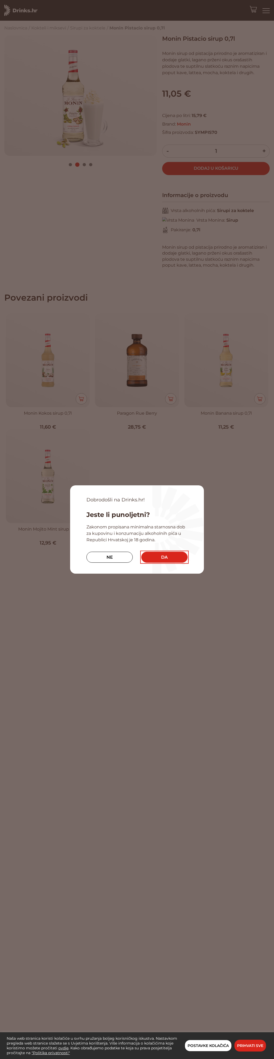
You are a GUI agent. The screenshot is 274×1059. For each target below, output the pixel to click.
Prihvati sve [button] (250, 1045)
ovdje (63, 1048)
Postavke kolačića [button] (208, 1045)
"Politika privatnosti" (51, 1052)
